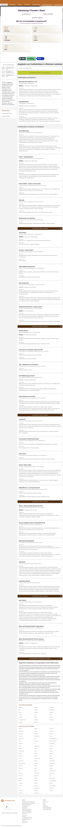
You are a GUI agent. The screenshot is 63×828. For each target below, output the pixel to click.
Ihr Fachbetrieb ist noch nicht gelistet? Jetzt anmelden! (40, 655)
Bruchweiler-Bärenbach (53, 734)
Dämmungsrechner (47, 4)
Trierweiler (35, 737)
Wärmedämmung (5, 86)
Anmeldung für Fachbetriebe (28, 798)
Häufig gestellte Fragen (7, 109)
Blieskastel (20, 774)
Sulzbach (20, 749)
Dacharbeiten (12, 4)
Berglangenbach (36, 732)
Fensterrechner (58, 4)
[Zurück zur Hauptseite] (10, 797)
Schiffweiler (21, 764)
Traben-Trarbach (52, 757)
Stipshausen (36, 786)
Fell (34, 739)
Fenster (20, 4)
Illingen (20, 754)
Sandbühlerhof (51, 739)
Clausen (35, 764)
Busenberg (51, 754)
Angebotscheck (36, 4)
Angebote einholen (6, 112)
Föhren (35, 762)
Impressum (24, 810)
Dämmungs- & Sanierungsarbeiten (31, 695)
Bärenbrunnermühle (52, 767)
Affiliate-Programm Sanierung (28, 799)
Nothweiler (51, 747)
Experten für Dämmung (47, 691)
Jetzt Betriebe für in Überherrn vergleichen (40, 224)
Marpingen (20, 762)
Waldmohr (20, 789)
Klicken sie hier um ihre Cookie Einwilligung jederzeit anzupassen (11, 822)
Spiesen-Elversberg (22, 759)
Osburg (35, 727)
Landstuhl (35, 752)
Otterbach (35, 774)
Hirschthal (51, 727)
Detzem (35, 747)
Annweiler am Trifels (52, 737)
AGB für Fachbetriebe (26, 808)
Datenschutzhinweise (26, 805)
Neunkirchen (21, 769)
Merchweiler (21, 752)
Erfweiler (50, 732)
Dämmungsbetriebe (26, 801)
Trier (35, 734)
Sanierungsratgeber (47, 804)
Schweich (35, 744)
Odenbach (51, 764)
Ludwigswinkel (36, 769)
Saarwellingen (21, 734)
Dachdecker (24, 804)
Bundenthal (51, 749)
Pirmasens (36, 749)
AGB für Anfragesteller (27, 807)
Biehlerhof (35, 779)
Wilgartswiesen (51, 769)
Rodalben (35, 757)
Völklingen (20, 732)
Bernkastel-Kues (36, 784)
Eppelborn (20, 744)
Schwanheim (51, 784)
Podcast (24, 817)
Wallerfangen (21, 727)
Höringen (50, 786)
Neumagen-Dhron (37, 754)
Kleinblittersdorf (21, 747)
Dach (44, 799)
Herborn (35, 767)
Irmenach (50, 744)
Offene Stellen (25, 818)
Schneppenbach (52, 759)
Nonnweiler (21, 779)
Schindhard (51, 742)
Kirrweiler (50, 779)
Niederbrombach (37, 742)
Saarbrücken (21, 739)
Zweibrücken (21, 786)
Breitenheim (51, 762)
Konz (20, 784)
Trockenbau (27, 4)
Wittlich (50, 752)
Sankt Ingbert (21, 757)
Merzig (20, 742)
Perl (19, 767)
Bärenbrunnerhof (52, 774)
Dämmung (3, 4)
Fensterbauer (25, 802)
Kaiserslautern (36, 789)
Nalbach (20, 737)
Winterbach (36, 759)
